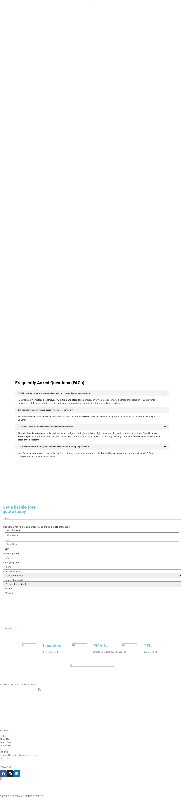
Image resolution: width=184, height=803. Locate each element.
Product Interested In (13, 580)
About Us (40, 5)
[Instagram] (10, 773)
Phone (11, 562)
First (7, 540)
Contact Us (158, 5)
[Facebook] (3, 773)
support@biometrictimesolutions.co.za (18, 755)
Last (7, 549)
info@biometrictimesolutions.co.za (109, 652)
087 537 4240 (150, 652)
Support (124, 5)
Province (12, 571)
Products (55, 5)
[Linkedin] (16, 773)
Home (27, 5)
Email (11, 554)
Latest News (140, 5)
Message (7, 589)
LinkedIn (7, 518)
